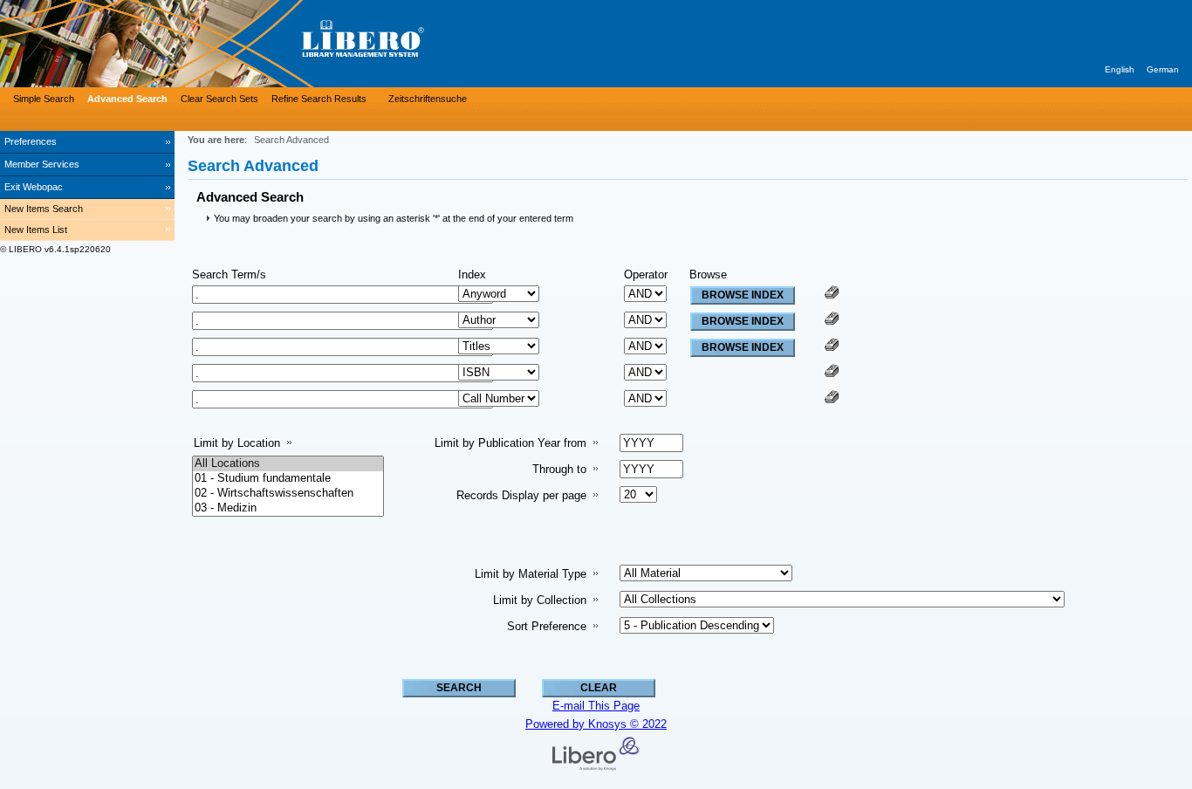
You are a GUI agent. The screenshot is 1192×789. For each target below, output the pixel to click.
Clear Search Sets (219, 98)
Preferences (30, 141)
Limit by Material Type (530, 573)
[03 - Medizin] (288, 508)
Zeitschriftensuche (427, 98)
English (1119, 69)
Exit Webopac (33, 187)
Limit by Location (237, 442)
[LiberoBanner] (262, 43)
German (1163, 69)
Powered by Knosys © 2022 (596, 724)
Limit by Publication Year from (510, 442)
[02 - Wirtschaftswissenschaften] (288, 493)
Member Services (41, 164)
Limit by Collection (539, 600)
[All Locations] (288, 463)
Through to (559, 469)
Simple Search (43, 98)
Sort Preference (546, 626)
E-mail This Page (596, 705)
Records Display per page (521, 495)
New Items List (35, 229)
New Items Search (43, 208)
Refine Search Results (319, 98)
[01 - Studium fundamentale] (288, 478)
